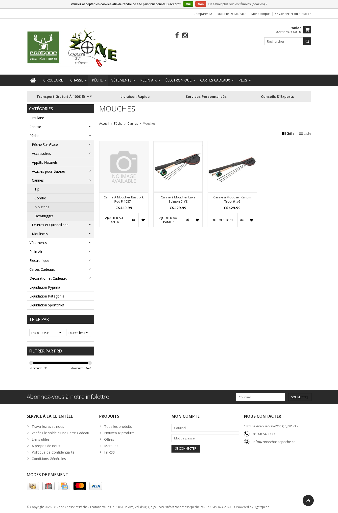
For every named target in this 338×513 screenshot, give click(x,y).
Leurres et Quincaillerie (50, 224)
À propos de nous (46, 445)
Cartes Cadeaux (215, 80)
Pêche (97, 80)
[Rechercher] (307, 41)
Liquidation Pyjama (44, 287)
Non (201, 4)
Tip (36, 189)
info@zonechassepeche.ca (274, 441)
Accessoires (41, 153)
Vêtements (121, 80)
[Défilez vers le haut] (308, 500)
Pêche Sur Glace (45, 144)
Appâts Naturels (45, 162)
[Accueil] (33, 80)
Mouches (41, 207)
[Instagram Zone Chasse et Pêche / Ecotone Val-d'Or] (185, 35)
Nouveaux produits (119, 433)
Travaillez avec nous (48, 426)
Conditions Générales (49, 458)
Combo (40, 198)
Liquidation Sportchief (46, 305)
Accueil (104, 123)
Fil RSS (109, 452)
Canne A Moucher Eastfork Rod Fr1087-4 (124, 199)
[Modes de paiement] (33, 486)
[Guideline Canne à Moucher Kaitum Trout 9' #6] (232, 143)
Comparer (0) (202, 14)
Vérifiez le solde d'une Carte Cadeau (60, 433)
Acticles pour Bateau (48, 171)
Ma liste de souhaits (231, 14)
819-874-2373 (264, 434)
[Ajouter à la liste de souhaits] (143, 220)
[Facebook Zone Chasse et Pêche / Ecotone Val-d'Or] (177, 35)
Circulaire (53, 80)
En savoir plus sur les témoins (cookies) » (237, 4)
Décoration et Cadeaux (48, 278)
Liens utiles (40, 439)
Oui (188, 4)
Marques (111, 445)
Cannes (38, 180)
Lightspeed (261, 507)
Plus (243, 80)
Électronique (178, 80)
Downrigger (43, 216)
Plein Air (148, 80)
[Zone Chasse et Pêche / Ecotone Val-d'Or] (72, 47)
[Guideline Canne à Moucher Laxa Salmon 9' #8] (178, 143)
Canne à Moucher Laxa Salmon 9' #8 (178, 199)
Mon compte (260, 14)
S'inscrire (305, 14)
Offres (109, 439)
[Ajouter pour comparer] (133, 220)
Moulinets (40, 233)
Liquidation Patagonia (46, 296)
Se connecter (284, 14)
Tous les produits (118, 426)
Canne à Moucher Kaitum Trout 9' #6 (232, 199)
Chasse (76, 80)
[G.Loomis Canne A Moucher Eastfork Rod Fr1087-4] (123, 143)
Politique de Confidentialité (53, 452)
